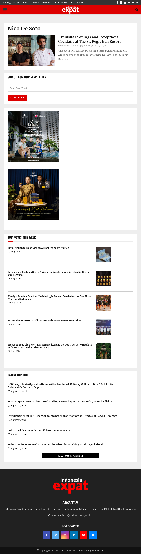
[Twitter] (55, 535)
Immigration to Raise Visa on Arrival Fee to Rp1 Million (38, 248)
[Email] (93, 535)
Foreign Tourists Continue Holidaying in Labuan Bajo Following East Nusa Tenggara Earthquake (49, 297)
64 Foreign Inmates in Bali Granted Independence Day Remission (44, 320)
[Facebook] (46, 535)
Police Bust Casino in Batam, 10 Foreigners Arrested (39, 430)
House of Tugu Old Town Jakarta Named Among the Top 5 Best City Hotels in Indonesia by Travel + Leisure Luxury (50, 346)
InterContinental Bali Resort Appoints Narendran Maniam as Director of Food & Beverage (62, 415)
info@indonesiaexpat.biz (77, 515)
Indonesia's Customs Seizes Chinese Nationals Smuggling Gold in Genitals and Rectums (49, 273)
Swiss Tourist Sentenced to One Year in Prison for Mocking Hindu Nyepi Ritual (55, 444)
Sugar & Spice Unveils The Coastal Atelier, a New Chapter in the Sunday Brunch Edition (60, 401)
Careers (79, 2)
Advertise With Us (63, 2)
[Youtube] (83, 535)
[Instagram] (65, 535)
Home (36, 2)
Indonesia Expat (69, 45)
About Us (46, 2)
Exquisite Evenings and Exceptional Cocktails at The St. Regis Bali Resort (89, 39)
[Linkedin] (74, 535)
